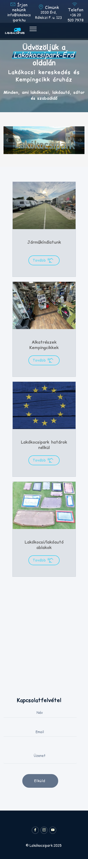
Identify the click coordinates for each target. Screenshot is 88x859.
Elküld (40, 781)
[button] (8, 140)
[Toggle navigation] (33, 29)
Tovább (40, 260)
